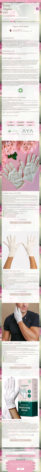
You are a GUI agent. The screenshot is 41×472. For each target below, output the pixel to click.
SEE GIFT (20, 468)
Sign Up (20, 456)
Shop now (20, 223)
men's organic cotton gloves (10, 433)
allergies (28, 195)
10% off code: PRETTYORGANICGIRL (20, 219)
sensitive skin (33, 195)
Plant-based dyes (6, 278)
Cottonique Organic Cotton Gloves (11, 193)
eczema (13, 275)
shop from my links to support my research (9, 19)
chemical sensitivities (5, 101)
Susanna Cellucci (15, 29)
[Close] (31, 462)
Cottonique (6, 111)
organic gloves (6, 430)
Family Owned (6, 288)
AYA (5, 112)
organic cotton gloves (9, 273)
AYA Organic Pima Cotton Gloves (11, 271)
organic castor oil (35, 202)
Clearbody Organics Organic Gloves (11, 421)
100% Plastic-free (7, 287)
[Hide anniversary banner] (39, 1)
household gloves (29, 102)
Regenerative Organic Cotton (9, 285)
